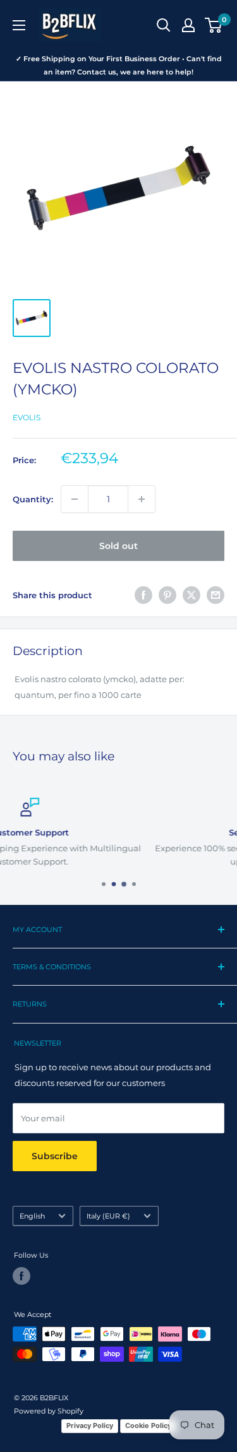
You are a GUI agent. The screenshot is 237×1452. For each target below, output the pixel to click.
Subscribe (55, 1156)
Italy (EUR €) (108, 1216)
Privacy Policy (89, 1425)
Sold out (118, 546)
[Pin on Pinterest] (167, 595)
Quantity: (33, 499)
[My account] (188, 25)
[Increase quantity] (141, 499)
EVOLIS (26, 417)
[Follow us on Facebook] (21, 1276)
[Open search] (164, 25)
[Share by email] (215, 595)
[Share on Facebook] (143, 595)
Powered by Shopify (48, 1411)
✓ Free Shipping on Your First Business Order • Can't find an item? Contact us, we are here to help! (119, 65)
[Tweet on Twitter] (191, 595)
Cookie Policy (148, 1425)
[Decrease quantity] (74, 499)
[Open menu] (19, 25)
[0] (214, 25)
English (32, 1216)
